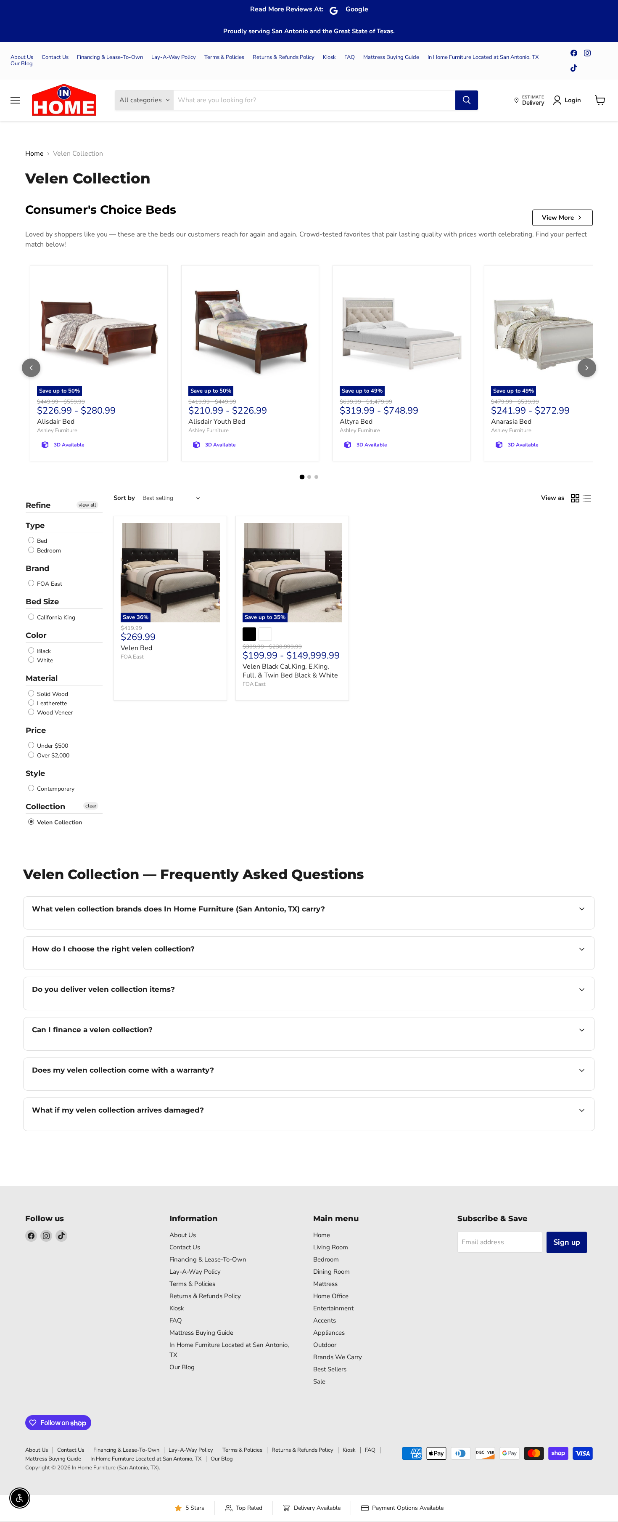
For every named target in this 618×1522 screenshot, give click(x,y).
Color (36, 635)
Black (43, 651)
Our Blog (22, 64)
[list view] (587, 498)
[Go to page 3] (316, 477)
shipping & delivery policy (514, 1009)
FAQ (349, 57)
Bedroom (48, 551)
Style (35, 773)
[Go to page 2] (309, 477)
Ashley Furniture (57, 430)
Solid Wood (51, 694)
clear (90, 805)
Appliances (329, 1332)
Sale (319, 1381)
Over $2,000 (52, 756)
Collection (45, 806)
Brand (37, 568)
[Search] (466, 100)
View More (558, 217)
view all (87, 505)
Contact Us (55, 57)
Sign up (566, 1242)
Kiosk (329, 57)
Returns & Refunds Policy (283, 57)
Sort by (124, 498)
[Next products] (587, 368)
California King (55, 618)
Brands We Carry (337, 1357)
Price (36, 730)
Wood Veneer (54, 713)
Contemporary (54, 789)
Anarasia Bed (511, 421)
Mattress (325, 1284)
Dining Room (331, 1271)
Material (42, 678)
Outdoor (324, 1345)
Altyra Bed (356, 421)
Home (34, 153)
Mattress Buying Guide (391, 57)
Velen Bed (136, 648)
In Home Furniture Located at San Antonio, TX (483, 57)
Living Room (330, 1247)
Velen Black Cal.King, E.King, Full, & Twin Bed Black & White (290, 671)
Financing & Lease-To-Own (110, 57)
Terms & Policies (224, 57)
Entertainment (333, 1308)
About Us (22, 57)
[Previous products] (31, 368)
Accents (324, 1320)
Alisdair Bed (55, 421)
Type (35, 525)
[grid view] (575, 498)
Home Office (331, 1296)
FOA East (48, 584)
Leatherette (51, 703)
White (44, 660)
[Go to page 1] (301, 477)
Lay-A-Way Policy (173, 57)
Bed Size (42, 601)
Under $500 (51, 746)
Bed (41, 541)
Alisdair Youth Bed (216, 421)
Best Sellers (329, 1369)
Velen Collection (58, 822)
